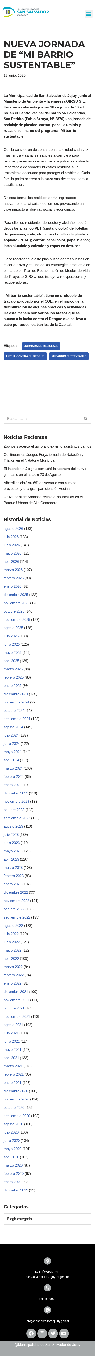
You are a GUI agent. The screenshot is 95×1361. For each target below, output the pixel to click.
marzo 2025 (13, 669)
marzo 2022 (13, 967)
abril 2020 (11, 1157)
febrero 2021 (14, 1074)
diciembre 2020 (16, 1091)
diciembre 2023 (16, 793)
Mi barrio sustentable (69, 356)
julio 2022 (11, 934)
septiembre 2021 (17, 1016)
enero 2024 (12, 785)
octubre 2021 (14, 1008)
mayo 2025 (12, 652)
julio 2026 (11, 537)
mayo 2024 (12, 752)
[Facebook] (31, 1333)
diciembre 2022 (16, 892)
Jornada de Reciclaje (41, 345)
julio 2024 (11, 735)
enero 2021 (12, 1083)
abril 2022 (11, 958)
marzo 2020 (13, 1165)
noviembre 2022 (16, 901)
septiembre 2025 (17, 619)
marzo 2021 (13, 1066)
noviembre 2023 (16, 801)
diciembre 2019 (16, 1190)
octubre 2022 (14, 909)
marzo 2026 (13, 570)
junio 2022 (12, 942)
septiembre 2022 (17, 917)
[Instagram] (42, 1333)
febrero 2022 (14, 975)
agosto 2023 (13, 826)
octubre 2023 (14, 810)
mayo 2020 (12, 1149)
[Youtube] (64, 1333)
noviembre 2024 (16, 702)
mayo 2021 (12, 1049)
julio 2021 (11, 1033)
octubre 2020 (14, 1107)
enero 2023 (12, 884)
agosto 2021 (13, 1025)
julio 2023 (11, 834)
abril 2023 (11, 859)
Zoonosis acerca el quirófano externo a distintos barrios (47, 446)
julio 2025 (11, 636)
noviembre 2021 (16, 1000)
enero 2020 (12, 1182)
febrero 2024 (14, 777)
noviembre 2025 (16, 603)
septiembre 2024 (17, 719)
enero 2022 (12, 983)
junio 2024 (12, 743)
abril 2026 (11, 561)
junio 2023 (12, 843)
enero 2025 (12, 686)
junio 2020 (12, 1140)
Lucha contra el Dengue (25, 356)
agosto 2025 (13, 628)
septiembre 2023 (17, 818)
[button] (89, 14)
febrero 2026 (14, 578)
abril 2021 (11, 1058)
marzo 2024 (13, 768)
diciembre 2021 (16, 992)
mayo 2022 (12, 950)
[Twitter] (53, 1333)
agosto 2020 (13, 1124)
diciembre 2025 (16, 595)
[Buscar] (85, 419)
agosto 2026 (13, 528)
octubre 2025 (14, 611)
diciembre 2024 (16, 694)
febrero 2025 (14, 677)
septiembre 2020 (17, 1116)
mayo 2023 (12, 851)
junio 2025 (12, 644)
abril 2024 (11, 760)
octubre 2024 (14, 710)
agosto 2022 (13, 925)
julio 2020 (11, 1132)
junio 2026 (12, 545)
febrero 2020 (14, 1174)
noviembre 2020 (16, 1099)
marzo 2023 (13, 867)
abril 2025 (11, 661)
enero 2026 (12, 586)
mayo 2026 (12, 553)
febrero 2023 (14, 876)
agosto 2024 (13, 727)
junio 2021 (12, 1041)
